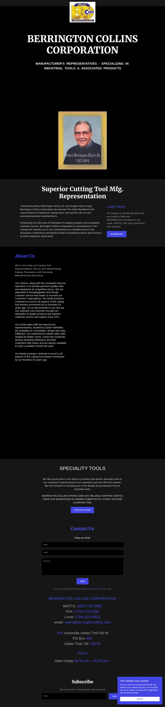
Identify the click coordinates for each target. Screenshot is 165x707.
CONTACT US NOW (82, 510)
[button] (109, 661)
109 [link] (60, 633)
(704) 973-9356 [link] (86, 611)
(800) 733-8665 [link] (89, 606)
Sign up (116, 696)
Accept (140, 699)
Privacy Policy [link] (90, 589)
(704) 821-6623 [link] (87, 617)
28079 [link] (95, 644)
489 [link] (89, 638)
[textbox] (82, 544)
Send (82, 581)
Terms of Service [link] (102, 589)
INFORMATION (116, 234)
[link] (82, 3)
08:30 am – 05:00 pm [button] (91, 661)
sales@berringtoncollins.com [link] (88, 622)
